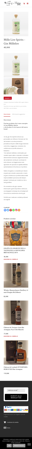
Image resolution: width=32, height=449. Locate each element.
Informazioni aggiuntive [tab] (18, 114)
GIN (7, 106)
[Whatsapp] (13, 210)
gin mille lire (17, 106)
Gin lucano (11, 106)
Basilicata (11, 102)
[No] (29, 444)
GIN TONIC (6, 108)
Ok (9, 445)
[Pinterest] (10, 210)
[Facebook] (5, 210)
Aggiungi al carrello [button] (11, 259)
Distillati (16, 102)
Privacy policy (19, 445)
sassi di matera (13, 108)
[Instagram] (16, 210)
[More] (19, 210)
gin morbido (23, 106)
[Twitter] (8, 210)
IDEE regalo (21, 102)
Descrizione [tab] (7, 114)
